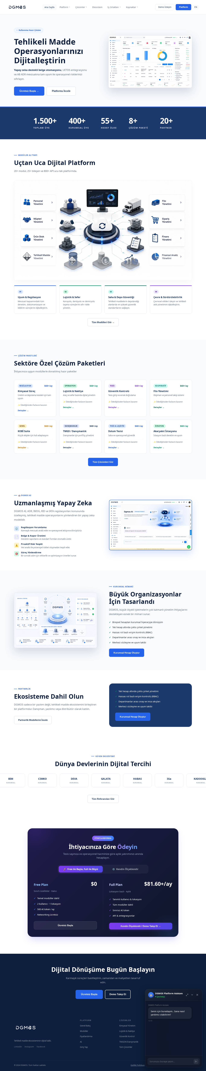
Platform (65, 7)
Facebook (41, 1046)
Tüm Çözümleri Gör (103, 462)
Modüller (84, 1031)
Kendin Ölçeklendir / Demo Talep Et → (141, 926)
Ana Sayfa (49, 7)
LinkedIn (18, 1046)
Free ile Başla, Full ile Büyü (80, 869)
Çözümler (81, 7)
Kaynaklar (132, 7)
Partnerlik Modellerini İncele (33, 720)
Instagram (29, 1046)
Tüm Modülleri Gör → (103, 322)
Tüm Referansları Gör (103, 799)
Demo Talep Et (117, 994)
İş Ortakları (114, 7)
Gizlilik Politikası (138, 1065)
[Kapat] (197, 995)
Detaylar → (23, 410)
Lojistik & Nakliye (127, 1031)
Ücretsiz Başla (65, 925)
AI (81, 1041)
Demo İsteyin (164, 7)
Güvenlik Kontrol (127, 1036)
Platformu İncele (61, 91)
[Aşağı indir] (192, 995)
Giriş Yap (84, 1047)
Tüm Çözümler (125, 1047)
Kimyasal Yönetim (127, 1025)
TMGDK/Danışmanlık (128, 1041)
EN (195, 7)
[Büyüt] (187, 995)
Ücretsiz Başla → (29, 91)
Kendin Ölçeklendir (125, 869)
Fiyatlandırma (86, 1036)
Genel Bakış (85, 1025)
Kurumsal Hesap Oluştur (127, 652)
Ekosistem (97, 7)
